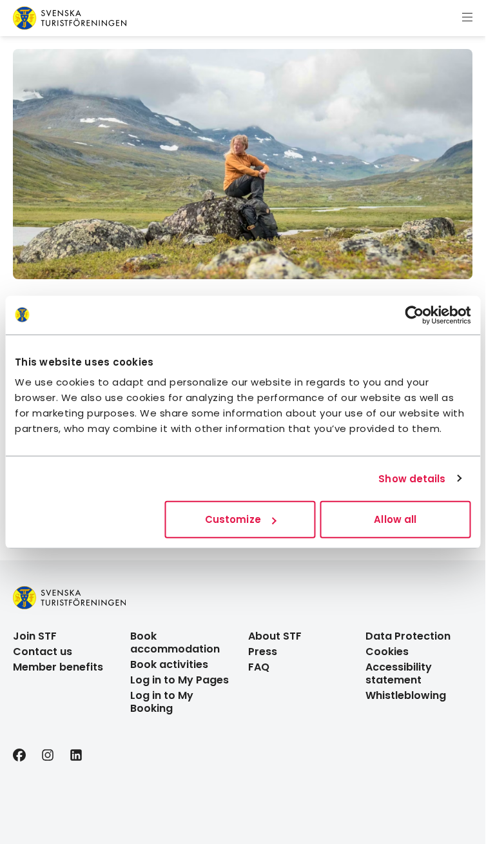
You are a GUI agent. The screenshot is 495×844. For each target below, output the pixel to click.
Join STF (35, 636)
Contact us (42, 651)
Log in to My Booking (161, 702)
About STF (275, 636)
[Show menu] (467, 18)
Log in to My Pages (179, 679)
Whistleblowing (405, 695)
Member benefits (58, 667)
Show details (411, 478)
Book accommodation (175, 642)
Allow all (395, 519)
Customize (233, 519)
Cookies (387, 651)
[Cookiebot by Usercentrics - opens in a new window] (414, 314)
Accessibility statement (398, 673)
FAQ (258, 667)
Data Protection (408, 636)
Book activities (169, 664)
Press (262, 651)
